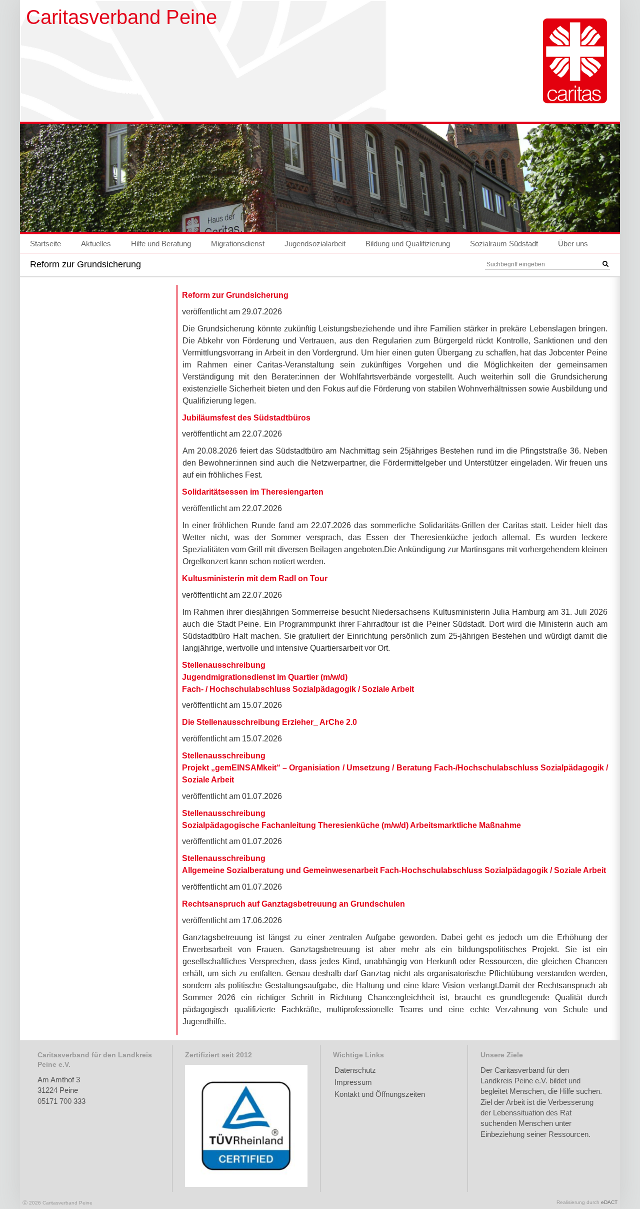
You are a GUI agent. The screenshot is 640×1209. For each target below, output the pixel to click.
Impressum (353, 1082)
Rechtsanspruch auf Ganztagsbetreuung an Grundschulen (293, 904)
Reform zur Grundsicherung (235, 295)
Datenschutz (355, 1070)
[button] (605, 264)
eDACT (609, 1202)
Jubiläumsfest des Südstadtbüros (246, 418)
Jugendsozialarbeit (315, 243)
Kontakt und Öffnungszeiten (379, 1094)
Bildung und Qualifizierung (408, 243)
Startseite (45, 243)
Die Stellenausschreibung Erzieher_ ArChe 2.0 (269, 722)
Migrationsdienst (237, 243)
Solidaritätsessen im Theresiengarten (253, 492)
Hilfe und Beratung (161, 243)
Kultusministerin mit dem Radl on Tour (255, 578)
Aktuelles (96, 243)
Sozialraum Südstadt (504, 243)
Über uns (573, 243)
